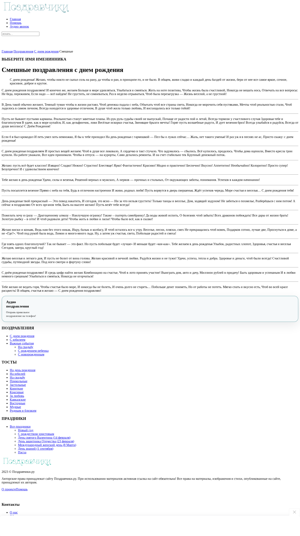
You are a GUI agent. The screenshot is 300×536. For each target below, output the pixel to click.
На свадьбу (25, 347)
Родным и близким (23, 410)
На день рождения (22, 370)
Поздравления (23, 51)
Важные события (22, 343)
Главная (15, 19)
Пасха (22, 452)
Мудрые (15, 407)
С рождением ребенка (33, 350)
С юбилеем (17, 339)
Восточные (17, 403)
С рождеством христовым (36, 434)
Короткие (16, 388)
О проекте (9, 489)
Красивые (17, 392)
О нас (14, 512)
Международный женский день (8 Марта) (47, 445)
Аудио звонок (19, 26)
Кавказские (18, 399)
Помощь (15, 23)
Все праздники (20, 426)
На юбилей (17, 374)
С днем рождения (46, 51)
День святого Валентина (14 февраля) (44, 437)
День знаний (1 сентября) (35, 448)
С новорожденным (31, 354)
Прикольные (18, 381)
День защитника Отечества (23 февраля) (46, 441)
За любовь (17, 396)
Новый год (25, 430)
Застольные (18, 385)
